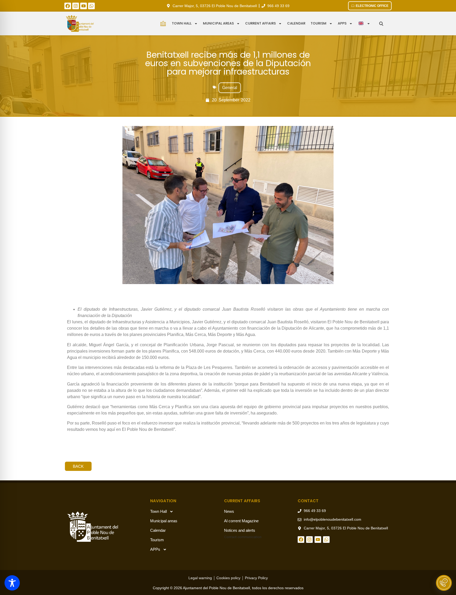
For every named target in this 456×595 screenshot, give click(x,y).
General (229, 87)
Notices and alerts (239, 530)
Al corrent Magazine (241, 521)
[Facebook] (67, 6)
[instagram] (75, 6)
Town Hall (182, 23)
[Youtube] (83, 6)
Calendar (296, 23)
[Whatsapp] (91, 6)
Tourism (318, 23)
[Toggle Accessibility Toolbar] (12, 583)
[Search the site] (381, 24)
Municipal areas (218, 23)
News (229, 511)
